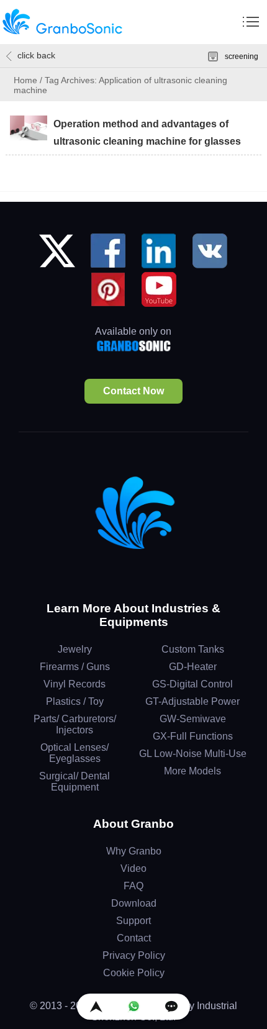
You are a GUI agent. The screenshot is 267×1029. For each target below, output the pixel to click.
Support (133, 920)
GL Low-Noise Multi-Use (193, 753)
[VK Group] (210, 255)
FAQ (133, 886)
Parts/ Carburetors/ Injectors (75, 724)
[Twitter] (57, 255)
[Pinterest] (108, 294)
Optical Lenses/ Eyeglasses (74, 753)
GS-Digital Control (192, 684)
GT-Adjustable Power (192, 701)
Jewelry (75, 649)
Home (25, 80)
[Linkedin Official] (159, 255)
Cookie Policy (134, 973)
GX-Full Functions (193, 736)
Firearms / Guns (75, 666)
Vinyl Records (74, 684)
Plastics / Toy (75, 701)
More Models (192, 771)
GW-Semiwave (193, 719)
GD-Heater (193, 666)
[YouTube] (159, 294)
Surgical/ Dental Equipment (74, 781)
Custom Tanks (192, 649)
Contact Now (133, 391)
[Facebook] (108, 255)
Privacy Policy (133, 955)
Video (133, 868)
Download (133, 903)
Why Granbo (133, 851)
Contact (134, 938)
